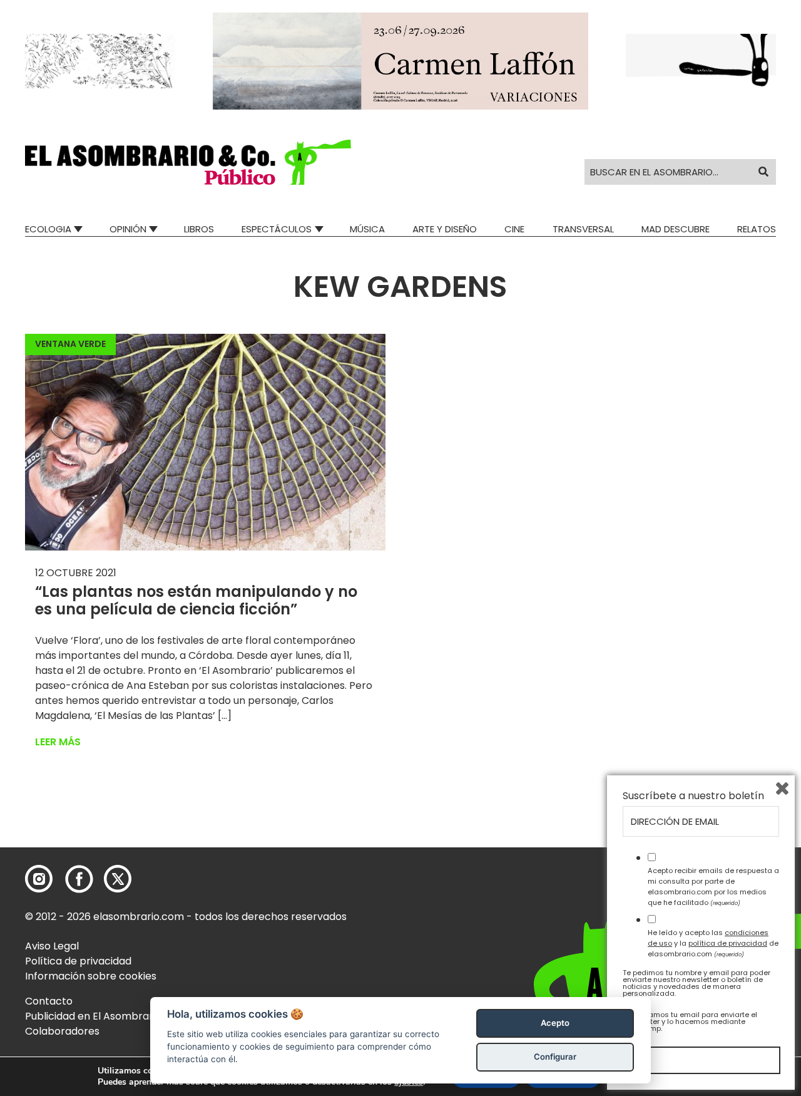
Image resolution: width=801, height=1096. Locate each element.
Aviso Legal (52, 946)
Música (367, 228)
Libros (199, 228)
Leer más (58, 742)
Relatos (756, 228)
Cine (514, 228)
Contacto (49, 1001)
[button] (188, 162)
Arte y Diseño (444, 228)
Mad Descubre (675, 228)
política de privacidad (727, 943)
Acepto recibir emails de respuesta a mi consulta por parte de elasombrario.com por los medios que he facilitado (713, 886)
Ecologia (48, 228)
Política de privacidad (78, 961)
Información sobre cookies (90, 976)
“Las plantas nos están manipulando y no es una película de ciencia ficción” (196, 600)
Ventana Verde (70, 344)
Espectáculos (277, 228)
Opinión (128, 228)
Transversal (583, 228)
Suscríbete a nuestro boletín (693, 796)
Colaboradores (62, 1031)
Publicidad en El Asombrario (93, 1016)
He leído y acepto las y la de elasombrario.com (713, 943)
